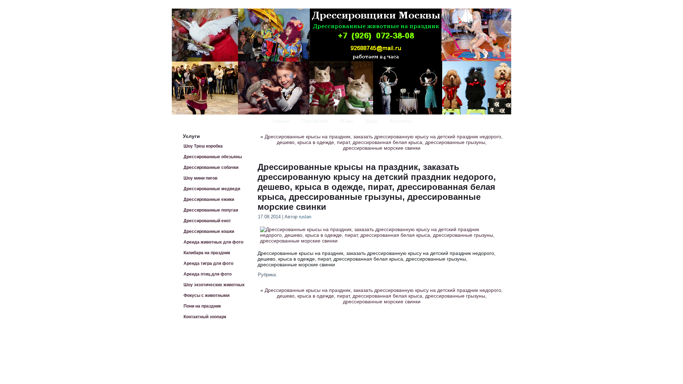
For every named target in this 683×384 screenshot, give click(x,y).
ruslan (305, 216)
